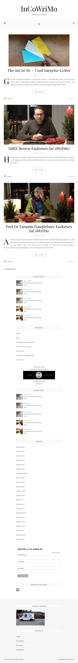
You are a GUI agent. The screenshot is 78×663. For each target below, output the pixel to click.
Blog (17, 338)
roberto (9, 98)
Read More (39, 92)
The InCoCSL (20, 360)
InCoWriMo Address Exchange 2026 (32, 284)
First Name (21, 561)
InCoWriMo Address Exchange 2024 (32, 301)
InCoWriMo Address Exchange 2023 (32, 310)
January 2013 (20, 539)
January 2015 (20, 517)
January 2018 (20, 495)
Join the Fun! (20, 351)
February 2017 (21, 504)
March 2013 (20, 530)
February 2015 (21, 513)
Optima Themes (19, 659)
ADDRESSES (20, 650)
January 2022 (20, 465)
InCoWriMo (39, 8)
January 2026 (20, 447)
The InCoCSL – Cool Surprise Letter (39, 70)
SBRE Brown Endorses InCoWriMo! (39, 148)
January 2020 (20, 482)
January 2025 (20, 451)
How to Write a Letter (23, 346)
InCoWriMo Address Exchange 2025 (32, 293)
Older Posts (10, 269)
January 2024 (20, 456)
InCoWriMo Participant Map (25, 355)
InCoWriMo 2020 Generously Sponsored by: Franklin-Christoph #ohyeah (39, 375)
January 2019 (20, 486)
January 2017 (20, 508)
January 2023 (20, 460)
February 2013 (21, 535)
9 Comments (70, 99)
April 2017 (19, 500)
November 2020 (21, 473)
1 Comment (70, 177)
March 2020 (20, 478)
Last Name (21, 568)
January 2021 (20, 469)
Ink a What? (20, 641)
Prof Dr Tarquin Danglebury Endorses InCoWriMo (39, 228)
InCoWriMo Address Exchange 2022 (32, 319)
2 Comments (70, 262)
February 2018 (21, 491)
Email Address (22, 555)
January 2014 (20, 526)
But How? (19, 645)
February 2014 (21, 522)
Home (18, 333)
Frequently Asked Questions (25, 342)
